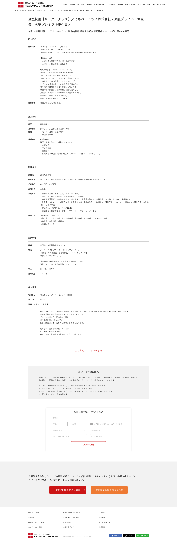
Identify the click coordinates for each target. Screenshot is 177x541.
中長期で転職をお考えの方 (109, 490)
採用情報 (102, 527)
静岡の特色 (67, 522)
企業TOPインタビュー (156, 4)
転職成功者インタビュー (135, 4)
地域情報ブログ (68, 527)
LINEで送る (144, 535)
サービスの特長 (69, 4)
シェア (116, 535)
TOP (16, 10)
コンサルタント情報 (115, 4)
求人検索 (23, 10)
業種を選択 (57, 430)
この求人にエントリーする (88, 350)
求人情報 (81, 4)
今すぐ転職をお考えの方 (67, 490)
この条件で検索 (88, 445)
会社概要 (102, 517)
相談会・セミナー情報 (96, 4)
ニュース (102, 512)
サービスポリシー (105, 522)
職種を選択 (96, 430)
